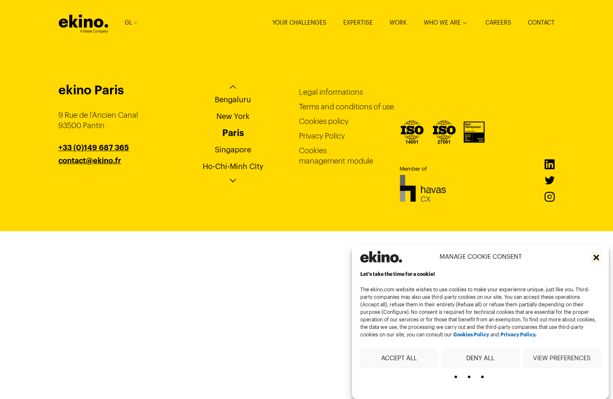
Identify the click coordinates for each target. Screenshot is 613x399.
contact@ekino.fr (89, 160)
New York (232, 116)
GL (128, 22)
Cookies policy (324, 121)
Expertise (358, 22)
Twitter (550, 181)
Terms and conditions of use (346, 106)
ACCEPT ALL (399, 358)
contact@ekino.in (90, 181)
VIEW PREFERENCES (561, 358)
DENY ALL (480, 358)
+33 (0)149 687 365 (93, 147)
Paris (233, 132)
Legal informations (331, 92)
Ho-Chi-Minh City (233, 166)
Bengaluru (233, 99)
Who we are (442, 22)
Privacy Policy (517, 334)
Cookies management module (336, 155)
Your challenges (299, 22)
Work (398, 22)
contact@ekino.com (94, 171)
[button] (596, 257)
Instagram (550, 197)
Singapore (233, 149)
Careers (498, 22)
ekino (83, 21)
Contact (541, 22)
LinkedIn (550, 164)
